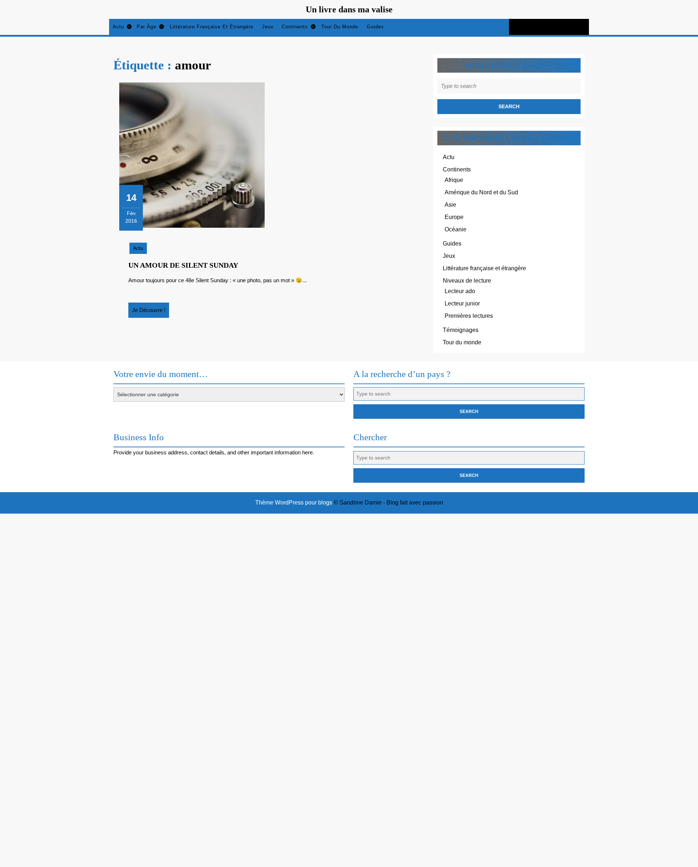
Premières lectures (469, 316)
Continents (295, 26)
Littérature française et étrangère (211, 26)
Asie (450, 205)
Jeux (268, 26)
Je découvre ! (150, 312)
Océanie (455, 229)
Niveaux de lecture (467, 280)
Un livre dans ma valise (349, 9)
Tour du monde (339, 26)
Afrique (454, 180)
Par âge (146, 26)
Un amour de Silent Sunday (183, 265)
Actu (118, 26)
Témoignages (460, 330)
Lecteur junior (462, 303)
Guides (375, 26)
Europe (454, 217)
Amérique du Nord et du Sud (481, 192)
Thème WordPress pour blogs (293, 502)
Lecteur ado (460, 291)
